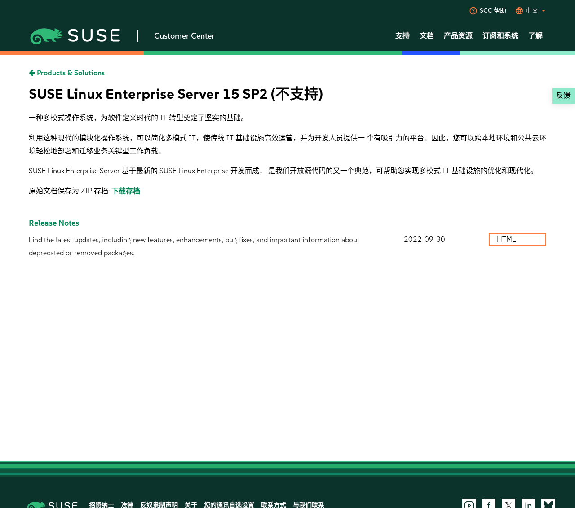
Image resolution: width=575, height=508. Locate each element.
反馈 (563, 95)
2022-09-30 (424, 239)
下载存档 (125, 191)
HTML (507, 239)
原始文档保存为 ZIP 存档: (70, 191)
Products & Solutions (70, 73)
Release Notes (54, 223)
